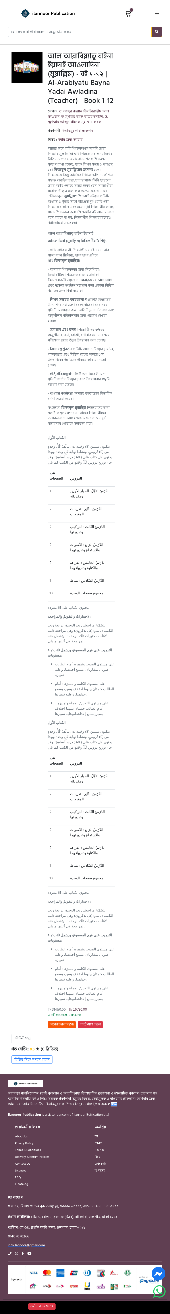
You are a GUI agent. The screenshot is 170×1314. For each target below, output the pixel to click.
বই (96, 1136)
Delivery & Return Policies (32, 1156)
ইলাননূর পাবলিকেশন (77, 131)
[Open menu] (157, 13)
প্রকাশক (99, 1149)
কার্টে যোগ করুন (90, 1024)
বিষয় (97, 1156)
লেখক (98, 1143)
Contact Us (22, 1163)
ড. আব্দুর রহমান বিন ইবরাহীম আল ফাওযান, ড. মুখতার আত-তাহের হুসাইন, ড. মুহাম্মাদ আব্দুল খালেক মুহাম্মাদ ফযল (78, 116)
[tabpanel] (63, 1055)
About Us (21, 1136)
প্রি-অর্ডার (100, 1170)
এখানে (114, 1104)
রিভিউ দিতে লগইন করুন (32, 1059)
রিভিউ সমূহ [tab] (23, 1038)
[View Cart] (128, 13)
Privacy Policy (24, 1143)
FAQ (18, 1177)
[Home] (40, 13)
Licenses (20, 1170)
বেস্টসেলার (100, 1163)
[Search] (156, 32)
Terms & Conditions (28, 1149)
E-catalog (21, 1184)
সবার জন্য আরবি (70, 140)
